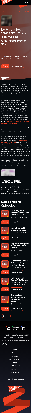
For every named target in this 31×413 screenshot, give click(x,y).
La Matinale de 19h (23, 12)
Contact (14, 349)
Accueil (3, 12)
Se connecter (14, 372)
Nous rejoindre (14, 369)
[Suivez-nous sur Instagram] (6, 344)
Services (14, 362)
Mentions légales (14, 359)
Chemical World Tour (11, 144)
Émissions (11, 12)
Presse (14, 353)
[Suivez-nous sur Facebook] (2, 344)
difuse (22, 379)
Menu (26, 2)
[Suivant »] (9, 316)
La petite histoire (14, 366)
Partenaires (14, 356)
